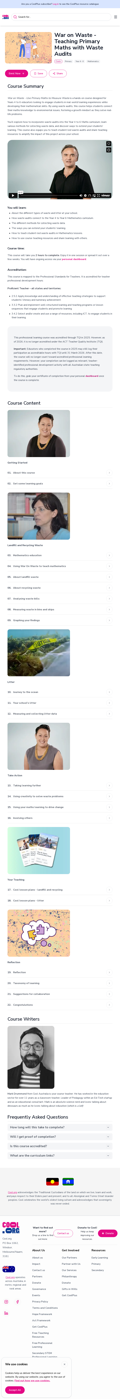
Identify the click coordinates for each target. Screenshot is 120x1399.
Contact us (63, 1233)
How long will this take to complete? (37, 1127)
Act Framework (41, 1320)
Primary (96, 1264)
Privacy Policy (40, 1301)
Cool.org (12, 1192)
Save (40, 73)
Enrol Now (15, 73)
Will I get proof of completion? (33, 1137)
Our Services (69, 1270)
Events (36, 1295)
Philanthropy (69, 1276)
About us (37, 1257)
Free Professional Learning (42, 1345)
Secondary (98, 1270)
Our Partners (69, 1257)
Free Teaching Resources (40, 1335)
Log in (56, 4)
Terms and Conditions (45, 1308)
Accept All (15, 1390)
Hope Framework (42, 1314)
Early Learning (100, 1257)
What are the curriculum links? (32, 1155)
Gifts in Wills (69, 1289)
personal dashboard (74, 259)
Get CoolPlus (40, 1327)
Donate (109, 1233)
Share (60, 73)
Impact (36, 1264)
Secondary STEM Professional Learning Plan (44, 1356)
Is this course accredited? (28, 1146)
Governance (39, 1289)
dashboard (91, 376)
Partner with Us (71, 1264)
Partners (37, 1276)
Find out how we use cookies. (32, 1380)
